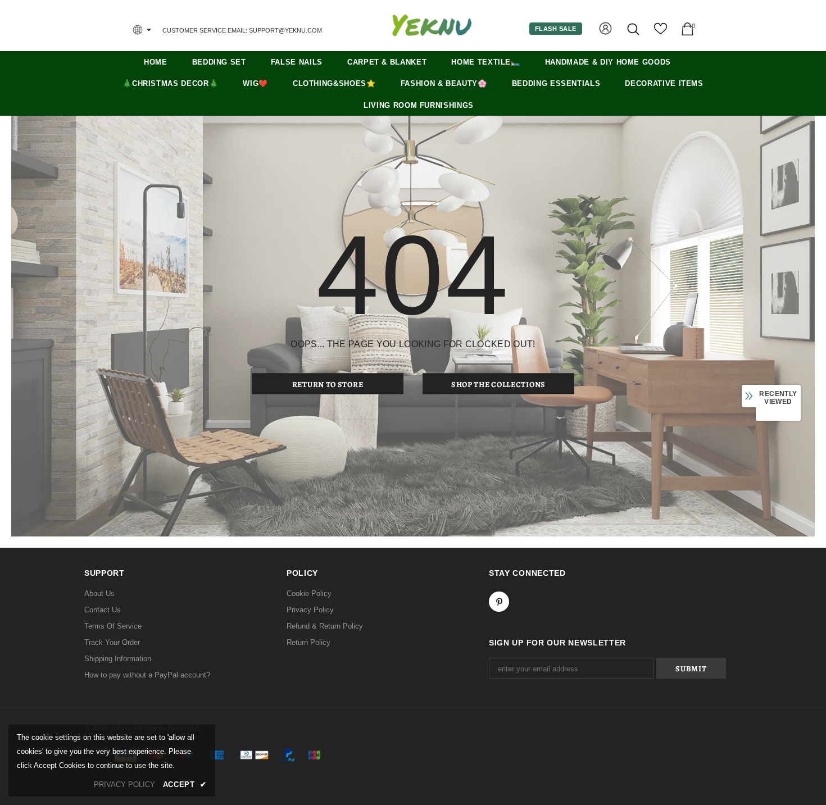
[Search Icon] (634, 29)
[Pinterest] (499, 602)
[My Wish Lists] (660, 33)
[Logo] (431, 25)
